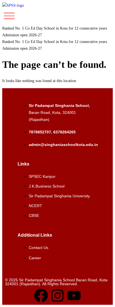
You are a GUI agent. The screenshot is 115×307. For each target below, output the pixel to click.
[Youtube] (74, 296)
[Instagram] (57, 296)
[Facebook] (41, 296)
